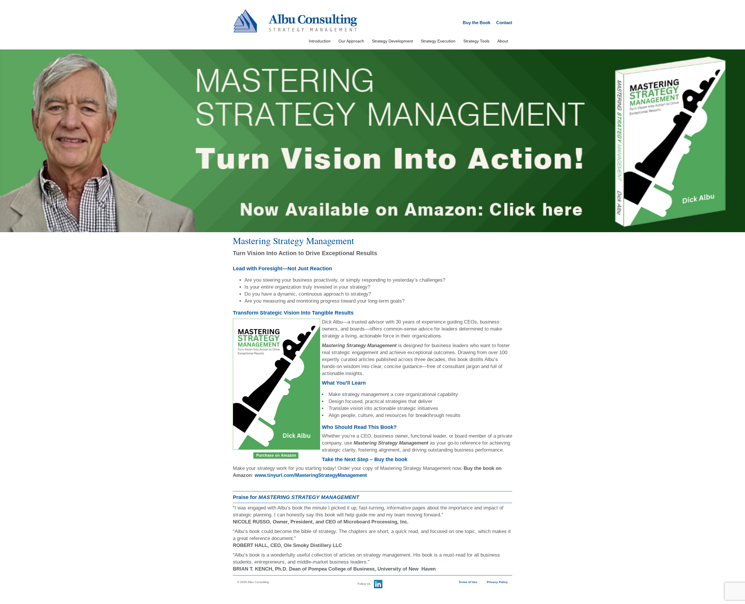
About (502, 41)
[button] (372, 140)
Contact (504, 22)
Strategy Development (392, 41)
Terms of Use (468, 582)
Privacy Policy (497, 582)
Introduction (320, 41)
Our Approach (351, 41)
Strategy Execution (438, 41)
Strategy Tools (476, 41)
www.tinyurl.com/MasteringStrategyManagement (311, 475)
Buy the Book (476, 22)
